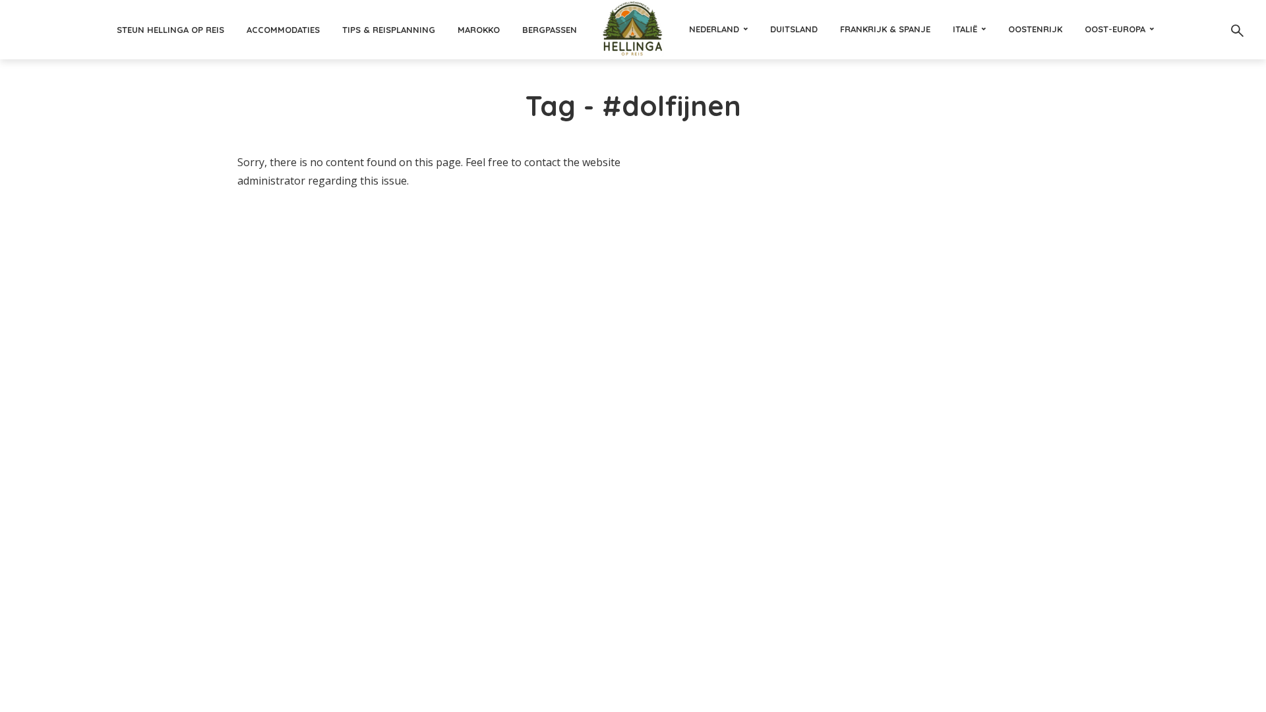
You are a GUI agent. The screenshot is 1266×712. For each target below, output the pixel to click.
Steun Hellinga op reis (170, 29)
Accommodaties (283, 29)
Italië (965, 29)
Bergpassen (549, 29)
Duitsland (794, 29)
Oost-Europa (1115, 29)
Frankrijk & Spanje (885, 29)
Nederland (714, 29)
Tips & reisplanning (388, 29)
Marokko (479, 29)
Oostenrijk (1035, 29)
